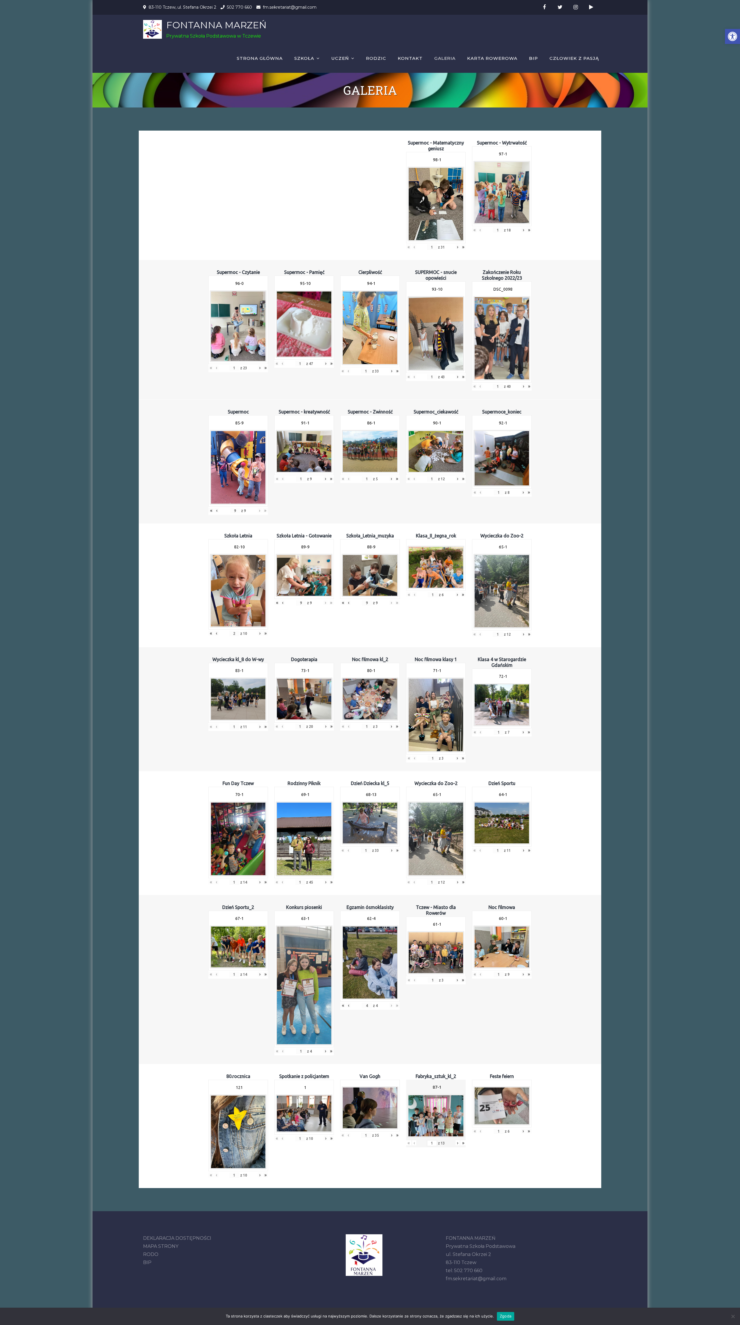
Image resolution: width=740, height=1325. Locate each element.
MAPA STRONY (160, 1246)
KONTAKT (410, 58)
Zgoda (505, 1316)
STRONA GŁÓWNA (260, 58)
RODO (150, 1254)
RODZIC (376, 58)
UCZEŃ (340, 58)
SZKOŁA (304, 58)
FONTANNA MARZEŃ (216, 25)
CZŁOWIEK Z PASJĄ (574, 58)
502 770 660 (239, 7)
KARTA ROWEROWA (492, 58)
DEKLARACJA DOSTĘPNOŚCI (177, 1238)
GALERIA (445, 58)
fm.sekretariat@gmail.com (290, 7)
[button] (732, 36)
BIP (533, 58)
